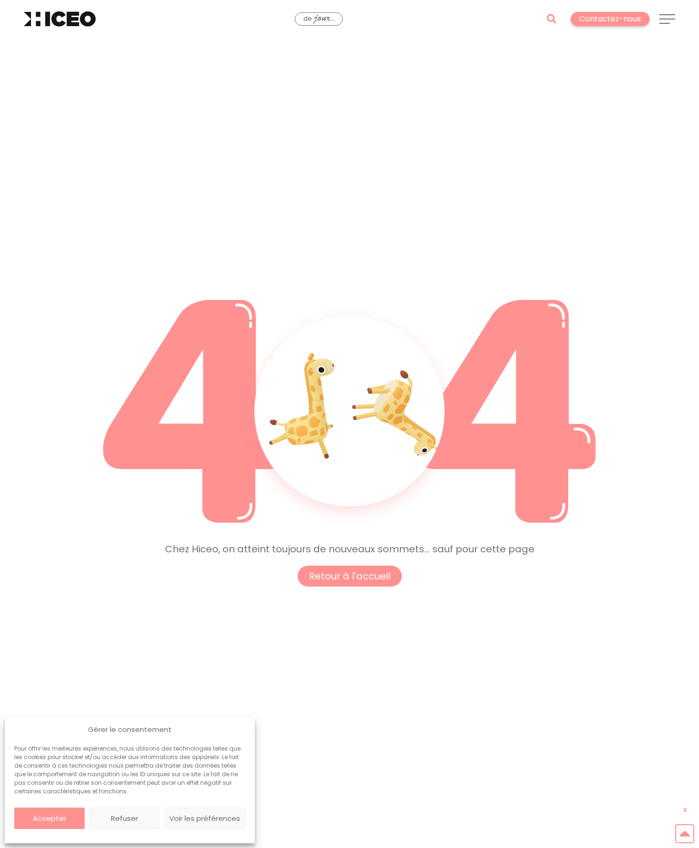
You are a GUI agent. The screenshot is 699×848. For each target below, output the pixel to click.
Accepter (49, 818)
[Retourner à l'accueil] (60, 19)
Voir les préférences (204, 818)
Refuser (124, 818)
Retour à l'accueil (349, 576)
